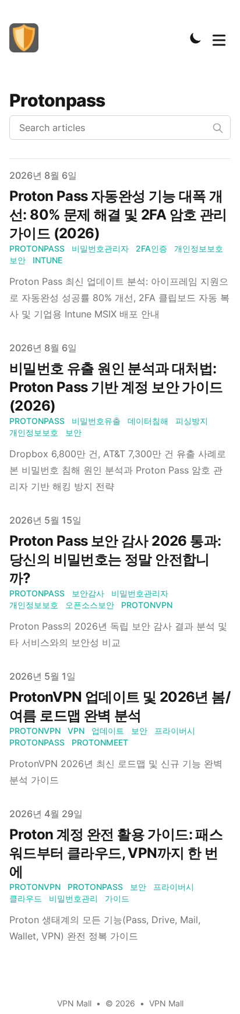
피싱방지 (191, 421)
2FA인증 (151, 248)
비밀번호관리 (73, 898)
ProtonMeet (100, 742)
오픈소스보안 (89, 605)
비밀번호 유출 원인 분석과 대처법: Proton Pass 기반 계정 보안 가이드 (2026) (116, 387)
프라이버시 (174, 731)
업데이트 (107, 731)
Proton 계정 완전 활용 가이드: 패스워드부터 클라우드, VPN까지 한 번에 (116, 853)
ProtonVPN (146, 605)
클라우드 (25, 898)
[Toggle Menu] (219, 38)
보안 (17, 260)
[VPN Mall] (27, 37)
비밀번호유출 (96, 421)
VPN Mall (166, 1003)
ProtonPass (37, 248)
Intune (47, 260)
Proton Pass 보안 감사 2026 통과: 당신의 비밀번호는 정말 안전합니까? (115, 559)
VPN (76, 731)
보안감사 (88, 593)
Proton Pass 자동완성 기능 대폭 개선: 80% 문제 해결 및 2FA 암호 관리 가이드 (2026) (118, 215)
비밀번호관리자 (100, 248)
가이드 (117, 898)
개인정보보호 (198, 248)
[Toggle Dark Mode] (195, 38)
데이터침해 (148, 421)
